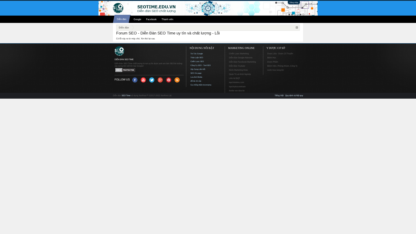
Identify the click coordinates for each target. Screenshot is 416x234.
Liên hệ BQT (234, 78)
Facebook (151, 19)
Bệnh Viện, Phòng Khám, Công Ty (282, 66)
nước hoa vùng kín (275, 70)
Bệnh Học (271, 58)
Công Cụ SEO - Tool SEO (200, 65)
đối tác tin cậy (195, 81)
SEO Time (126, 95)
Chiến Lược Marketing (239, 53)
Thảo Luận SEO (196, 57)
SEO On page (196, 73)
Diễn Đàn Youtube (237, 66)
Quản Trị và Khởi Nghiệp (240, 74)
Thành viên (167, 19)
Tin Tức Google (196, 54)
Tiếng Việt (279, 95)
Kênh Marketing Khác (238, 70)
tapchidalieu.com (236, 82)
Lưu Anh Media (196, 77)
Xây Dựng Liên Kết (197, 69)
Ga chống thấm (196, 85)
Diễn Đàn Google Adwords (241, 58)
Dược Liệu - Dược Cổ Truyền (280, 53)
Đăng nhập (294, 2)
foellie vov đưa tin (237, 91)
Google (137, 19)
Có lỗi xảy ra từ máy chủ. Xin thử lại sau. (135, 38)
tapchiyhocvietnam (237, 86)
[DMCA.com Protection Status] (149, 70)
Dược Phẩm (272, 62)
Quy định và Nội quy (294, 95)
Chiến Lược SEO (197, 61)
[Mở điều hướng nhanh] (297, 28)
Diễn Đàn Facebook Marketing (242, 62)
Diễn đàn (121, 19)
